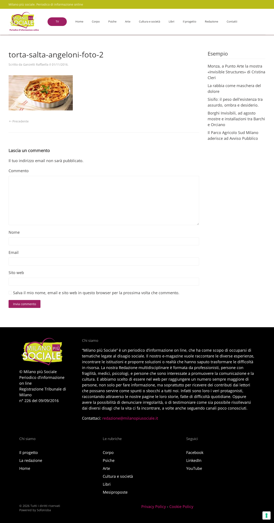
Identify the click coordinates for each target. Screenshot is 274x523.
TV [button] (57, 21)
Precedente (20, 121)
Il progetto (189, 21)
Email (14, 252)
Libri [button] (171, 21)
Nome (14, 232)
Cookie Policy (181, 506)
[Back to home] (24, 22)
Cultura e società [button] (149, 21)
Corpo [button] (96, 21)
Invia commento (24, 304)
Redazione (211, 21)
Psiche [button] (112, 21)
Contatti (232, 21)
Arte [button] (127, 21)
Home (79, 21)
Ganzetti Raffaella (35, 64)
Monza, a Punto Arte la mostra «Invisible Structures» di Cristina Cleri (236, 71)
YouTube (194, 468)
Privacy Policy (153, 506)
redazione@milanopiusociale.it (130, 418)
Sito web (16, 272)
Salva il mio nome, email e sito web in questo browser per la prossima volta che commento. (95, 292)
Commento (19, 170)
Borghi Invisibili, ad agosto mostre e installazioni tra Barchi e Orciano (236, 118)
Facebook (194, 452)
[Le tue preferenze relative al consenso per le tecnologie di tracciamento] (266, 515)
